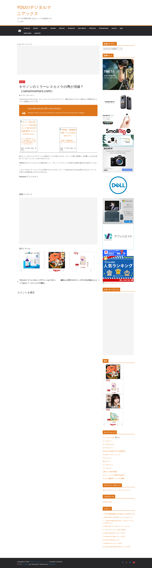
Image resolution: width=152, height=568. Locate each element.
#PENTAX (92, 28)
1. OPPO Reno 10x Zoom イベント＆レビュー (118, 517)
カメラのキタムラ (108, 444)
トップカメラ (108, 468)
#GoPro (38, 33)
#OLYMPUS (82, 28)
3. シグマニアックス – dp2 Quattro (114, 530)
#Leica (114, 28)
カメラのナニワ (108, 465)
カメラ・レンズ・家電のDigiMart (114, 475)
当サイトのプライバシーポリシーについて (116, 490)
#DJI (121, 28)
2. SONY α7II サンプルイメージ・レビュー (116, 526)
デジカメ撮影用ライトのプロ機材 (113, 478)
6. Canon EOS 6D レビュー (111, 540)
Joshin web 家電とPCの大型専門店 (114, 451)
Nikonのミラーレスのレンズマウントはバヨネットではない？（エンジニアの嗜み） (38, 281)
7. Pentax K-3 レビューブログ (112, 543)
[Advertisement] (58, 60)
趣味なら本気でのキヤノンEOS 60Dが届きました (79, 280)
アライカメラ (107, 458)
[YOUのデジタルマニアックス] (19, 30)
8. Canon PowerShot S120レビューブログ (116, 547)
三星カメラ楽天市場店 (110, 472)
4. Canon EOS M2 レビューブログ (114, 533)
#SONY (35, 28)
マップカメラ (107, 441)
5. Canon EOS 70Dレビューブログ (114, 536)
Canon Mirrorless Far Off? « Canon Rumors (44, 108)
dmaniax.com (107, 502)
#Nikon (44, 28)
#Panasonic (103, 28)
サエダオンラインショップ (111, 455)
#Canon (27, 28)
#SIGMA (53, 28)
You (33, 95)
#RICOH (62, 28)
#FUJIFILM (71, 28)
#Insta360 (27, 33)
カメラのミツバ (108, 448)
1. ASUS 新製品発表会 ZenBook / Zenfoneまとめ (119, 514)
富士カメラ (106, 461)
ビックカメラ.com (109, 437)
